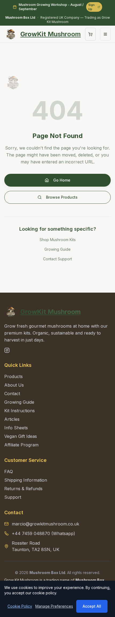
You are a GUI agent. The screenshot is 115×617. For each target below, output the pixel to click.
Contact (12, 393)
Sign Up (91, 7)
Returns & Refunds (23, 488)
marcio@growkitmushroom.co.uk (45, 523)
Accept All (92, 606)
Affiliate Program (21, 444)
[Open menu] (105, 34)
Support (12, 497)
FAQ (8, 471)
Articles (12, 419)
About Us (14, 385)
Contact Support (57, 259)
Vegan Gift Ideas (20, 436)
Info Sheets (16, 427)
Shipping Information (25, 480)
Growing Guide (57, 249)
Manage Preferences (54, 606)
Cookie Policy (19, 606)
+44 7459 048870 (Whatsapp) (43, 533)
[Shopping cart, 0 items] (90, 34)
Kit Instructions (19, 410)
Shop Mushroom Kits (58, 239)
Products (13, 376)
